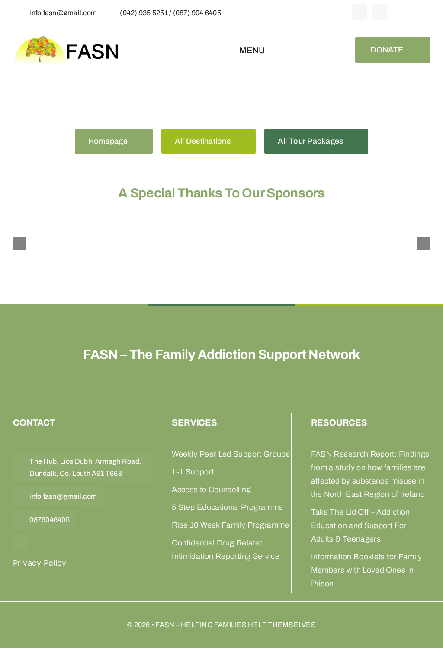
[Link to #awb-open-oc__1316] (426, 12)
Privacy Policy (39, 562)
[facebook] (359, 12)
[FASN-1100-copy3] (67, 40)
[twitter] (379, 12)
